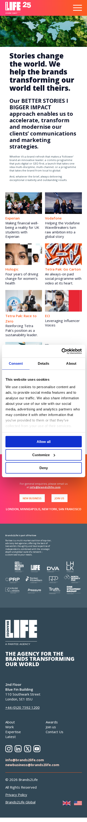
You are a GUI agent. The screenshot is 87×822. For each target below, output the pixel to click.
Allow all (44, 442)
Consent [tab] (16, 363)
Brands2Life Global (20, 802)
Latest (10, 736)
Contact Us (54, 731)
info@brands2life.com (45, 487)
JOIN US (59, 498)
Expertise (13, 731)
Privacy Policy (16, 794)
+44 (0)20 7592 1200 (22, 707)
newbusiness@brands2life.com (32, 764)
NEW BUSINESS (32, 498)
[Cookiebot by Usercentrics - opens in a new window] (62, 351)
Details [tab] (43, 363)
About (10, 722)
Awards (52, 722)
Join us (51, 727)
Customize (41, 455)
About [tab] (71, 363)
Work (9, 727)
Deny (43, 468)
